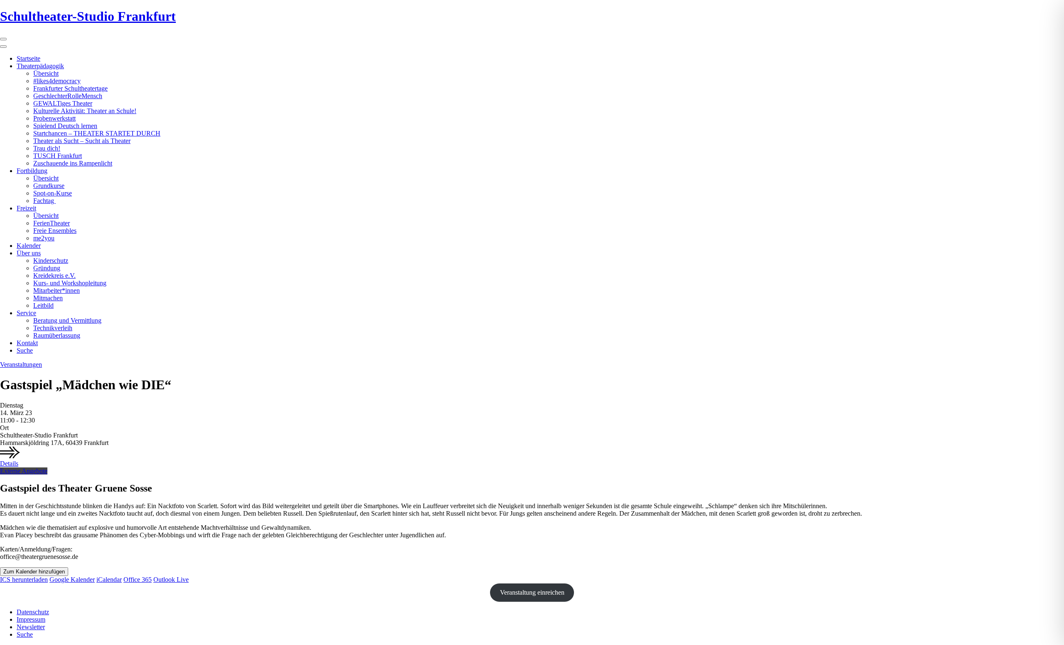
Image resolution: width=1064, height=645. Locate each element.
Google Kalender (72, 579)
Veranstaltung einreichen (532, 592)
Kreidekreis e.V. (54, 275)
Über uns (29, 253)
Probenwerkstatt (54, 118)
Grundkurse (48, 185)
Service (26, 312)
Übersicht (46, 73)
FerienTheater (51, 223)
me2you (43, 238)
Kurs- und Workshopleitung (69, 283)
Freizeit (26, 208)
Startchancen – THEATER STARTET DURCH (96, 133)
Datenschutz (33, 611)
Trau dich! (46, 148)
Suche (25, 350)
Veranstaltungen (21, 364)
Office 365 (137, 579)
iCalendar (109, 579)
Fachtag (44, 200)
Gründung (46, 268)
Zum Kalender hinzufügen (34, 571)
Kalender (29, 245)
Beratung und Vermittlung (67, 320)
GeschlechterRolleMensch (67, 95)
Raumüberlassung (56, 335)
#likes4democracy (57, 80)
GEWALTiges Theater (62, 103)
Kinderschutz (50, 260)
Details (9, 463)
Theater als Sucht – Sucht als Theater (82, 140)
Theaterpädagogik (40, 65)
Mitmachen (48, 297)
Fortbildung (32, 170)
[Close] (3, 46)
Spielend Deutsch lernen (65, 125)
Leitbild (43, 305)
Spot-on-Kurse (52, 193)
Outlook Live (171, 579)
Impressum (31, 619)
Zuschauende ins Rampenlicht (72, 163)
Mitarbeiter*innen (56, 290)
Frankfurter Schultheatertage (70, 88)
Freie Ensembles (54, 230)
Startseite (28, 58)
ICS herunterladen (24, 579)
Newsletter (31, 626)
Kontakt (27, 342)
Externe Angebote (23, 470)
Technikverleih (52, 327)
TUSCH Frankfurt (57, 155)
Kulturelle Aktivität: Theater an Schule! (84, 110)
